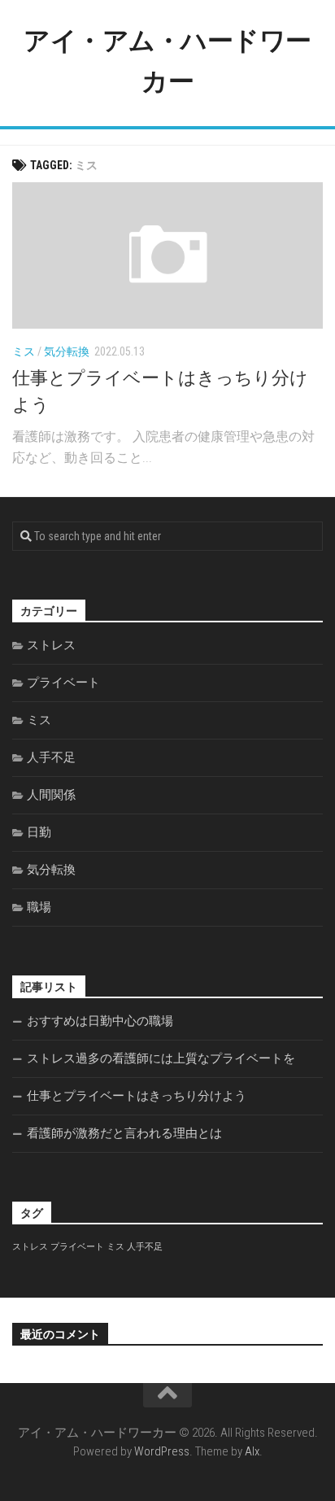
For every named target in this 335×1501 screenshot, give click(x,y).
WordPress (161, 1451)
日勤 (39, 832)
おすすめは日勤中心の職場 (100, 1021)
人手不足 (51, 757)
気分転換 (66, 351)
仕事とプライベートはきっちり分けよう (136, 1096)
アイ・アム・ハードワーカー (167, 61)
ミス (23, 351)
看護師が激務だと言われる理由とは (124, 1133)
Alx (252, 1451)
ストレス (51, 645)
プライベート (63, 682)
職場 (39, 907)
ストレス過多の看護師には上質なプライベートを (161, 1058)
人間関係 (51, 795)
